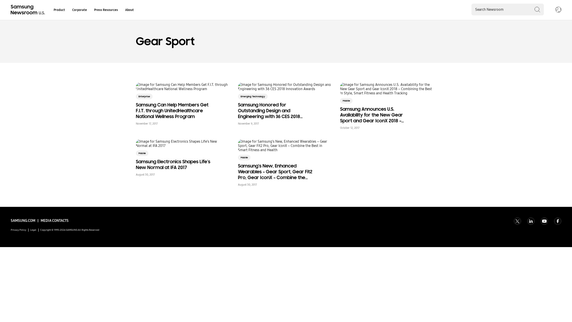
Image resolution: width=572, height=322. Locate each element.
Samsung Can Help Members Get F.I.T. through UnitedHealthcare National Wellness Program (172, 110)
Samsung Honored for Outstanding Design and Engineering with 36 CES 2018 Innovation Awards (269, 110)
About (129, 10)
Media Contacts (55, 220)
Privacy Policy (18, 230)
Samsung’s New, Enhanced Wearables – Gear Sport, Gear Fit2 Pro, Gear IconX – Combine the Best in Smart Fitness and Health (275, 171)
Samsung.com (23, 220)
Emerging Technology (253, 96)
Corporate (79, 10)
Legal (33, 230)
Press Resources (106, 10)
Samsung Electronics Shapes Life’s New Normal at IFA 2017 (173, 164)
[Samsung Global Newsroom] (558, 10)
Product (59, 10)
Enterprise (144, 96)
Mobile (346, 100)
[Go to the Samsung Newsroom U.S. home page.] (28, 10)
